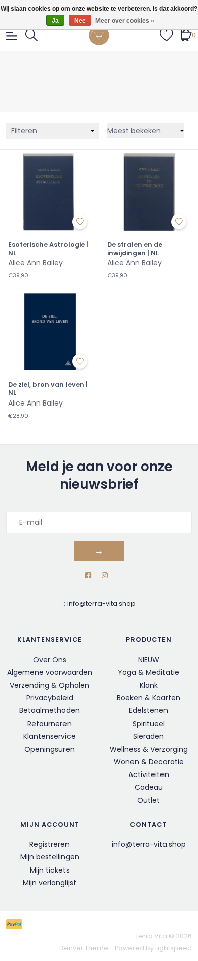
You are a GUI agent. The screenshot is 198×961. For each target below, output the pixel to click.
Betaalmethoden (49, 710)
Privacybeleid (49, 698)
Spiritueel (149, 724)
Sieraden (148, 736)
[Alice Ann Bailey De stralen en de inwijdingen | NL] (148, 191)
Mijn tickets (50, 870)
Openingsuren (49, 749)
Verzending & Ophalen (49, 685)
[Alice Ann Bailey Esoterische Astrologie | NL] (49, 191)
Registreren (49, 844)
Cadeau (149, 787)
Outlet (148, 800)
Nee (80, 20)
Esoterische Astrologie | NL (48, 249)
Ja (55, 20)
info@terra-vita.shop (101, 603)
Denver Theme (83, 948)
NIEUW (148, 660)
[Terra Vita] (99, 35)
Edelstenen (148, 710)
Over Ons (50, 660)
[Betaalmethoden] (16, 924)
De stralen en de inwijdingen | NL (134, 249)
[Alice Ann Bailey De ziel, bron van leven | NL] (49, 331)
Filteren (24, 131)
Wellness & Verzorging (149, 749)
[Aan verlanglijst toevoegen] (79, 221)
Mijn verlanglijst (49, 883)
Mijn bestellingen (49, 857)
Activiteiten (148, 774)
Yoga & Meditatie (148, 672)
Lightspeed (173, 948)
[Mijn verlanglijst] (166, 34)
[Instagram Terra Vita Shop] (105, 575)
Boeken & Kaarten (148, 698)
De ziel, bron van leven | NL (48, 388)
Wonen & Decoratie (149, 762)
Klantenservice (49, 736)
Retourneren (49, 724)
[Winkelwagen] (185, 34)
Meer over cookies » (124, 20)
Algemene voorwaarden (49, 672)
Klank (149, 685)
